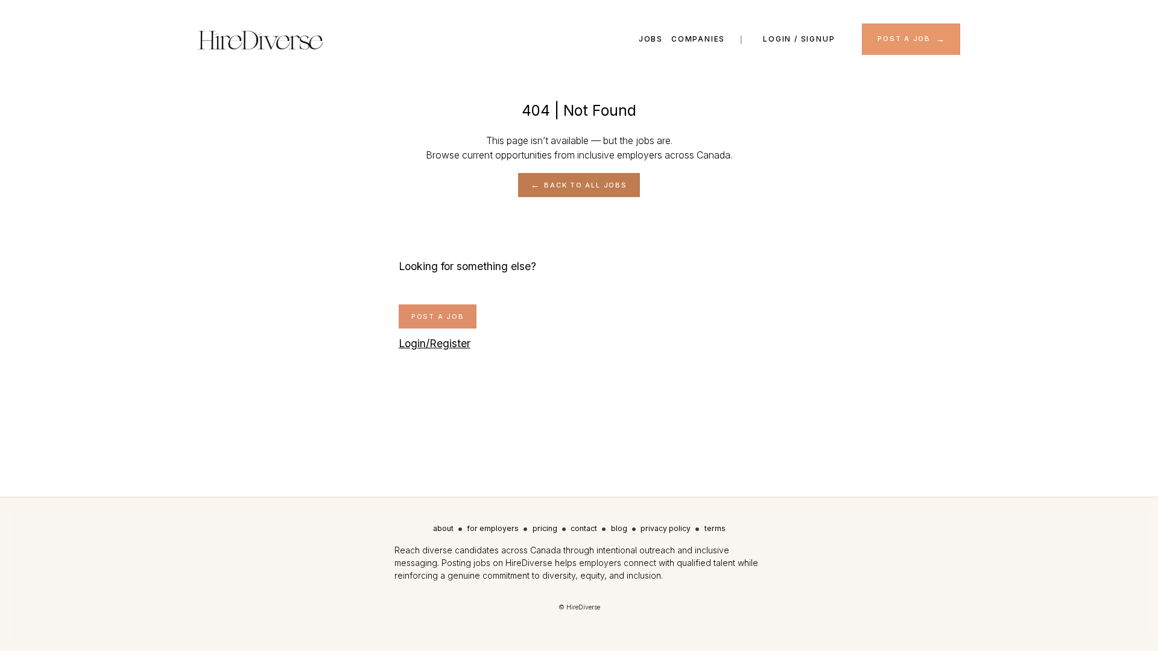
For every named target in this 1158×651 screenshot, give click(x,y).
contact (584, 528)
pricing (545, 528)
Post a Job (437, 316)
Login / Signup (799, 38)
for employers (493, 528)
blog (619, 528)
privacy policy (666, 528)
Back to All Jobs (585, 185)
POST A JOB (904, 38)
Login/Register (434, 343)
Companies (698, 38)
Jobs (651, 38)
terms (715, 528)
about (443, 528)
